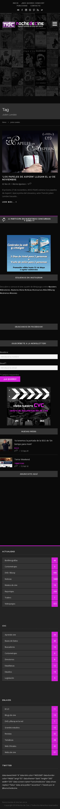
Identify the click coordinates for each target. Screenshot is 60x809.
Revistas (8, 734)
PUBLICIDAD (22, 6)
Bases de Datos (11, 641)
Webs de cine (10, 752)
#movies (13, 293)
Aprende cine (10, 635)
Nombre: (4, 352)
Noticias (8, 579)
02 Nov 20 (6, 184)
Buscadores (10, 647)
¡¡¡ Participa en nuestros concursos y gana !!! (29, 220)
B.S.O (16, 448)
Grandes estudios (12, 727)
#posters (52, 286)
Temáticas (19, 463)
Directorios (9, 659)
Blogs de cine (10, 715)
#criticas (28, 290)
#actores (15, 290)
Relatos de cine (11, 585)
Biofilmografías (11, 560)
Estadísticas (9, 666)
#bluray (51, 290)
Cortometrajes (11, 566)
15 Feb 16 (24, 466)
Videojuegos (10, 604)
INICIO (15, 3)
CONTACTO (35, 6)
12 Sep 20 (24, 451)
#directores (5, 290)
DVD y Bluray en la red (14, 721)
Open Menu (55, 24)
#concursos (37, 290)
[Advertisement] (30, 66)
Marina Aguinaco (19, 184)
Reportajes (9, 591)
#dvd (45, 290)
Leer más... (8, 202)
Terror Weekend (22, 459)
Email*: (3, 363)
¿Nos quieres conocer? (32, 3)
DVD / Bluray (10, 573)
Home (4, 122)
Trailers (8, 597)
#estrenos (4, 293)
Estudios (8, 672)
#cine (21, 290)
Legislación (9, 678)
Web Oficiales (10, 746)
